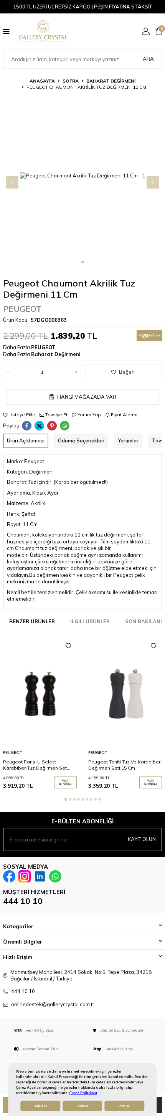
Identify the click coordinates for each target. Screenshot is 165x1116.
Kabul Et (40, 1105)
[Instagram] (24, 876)
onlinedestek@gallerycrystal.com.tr (52, 1004)
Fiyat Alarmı (123, 414)
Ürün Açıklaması (26, 440)
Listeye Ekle (21, 414)
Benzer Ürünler (32, 621)
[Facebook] (9, 876)
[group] (82, 175)
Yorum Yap (88, 414)
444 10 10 (23, 901)
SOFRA (71, 81)
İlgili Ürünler (90, 621)
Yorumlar (128, 440)
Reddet (82, 1105)
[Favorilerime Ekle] (68, 646)
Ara (148, 59)
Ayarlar (124, 1105)
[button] (82, 262)
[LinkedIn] (40, 876)
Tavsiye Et (56, 414)
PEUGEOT (22, 309)
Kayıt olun (142, 839)
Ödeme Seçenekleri (81, 440)
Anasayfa (42, 81)
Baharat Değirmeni (110, 81)
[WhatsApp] (55, 876)
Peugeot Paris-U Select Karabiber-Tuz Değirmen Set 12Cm (35, 765)
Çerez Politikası (83, 1093)
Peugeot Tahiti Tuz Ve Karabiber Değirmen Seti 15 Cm (124, 765)
